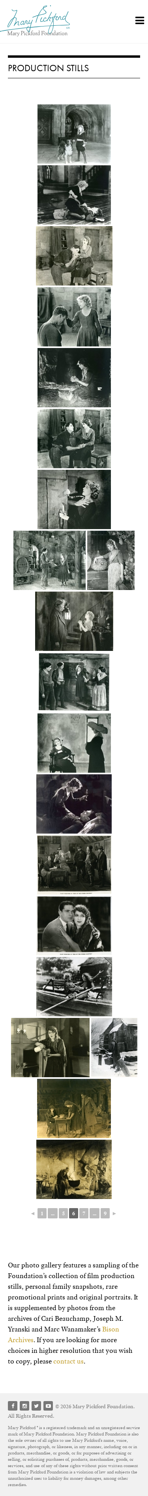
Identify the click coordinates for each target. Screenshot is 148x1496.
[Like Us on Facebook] (12, 1406)
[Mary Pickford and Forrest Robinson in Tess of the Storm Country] (74, 986)
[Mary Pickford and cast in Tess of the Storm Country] (74, 865)
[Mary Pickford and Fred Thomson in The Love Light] (74, 316)
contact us (68, 1361)
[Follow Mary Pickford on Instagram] (24, 1406)
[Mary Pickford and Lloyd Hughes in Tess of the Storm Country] (74, 925)
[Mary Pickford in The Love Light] (74, 256)
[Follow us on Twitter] (36, 1406)
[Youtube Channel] (48, 1406)
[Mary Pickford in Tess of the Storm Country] (50, 1047)
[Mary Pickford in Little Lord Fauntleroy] (74, 134)
